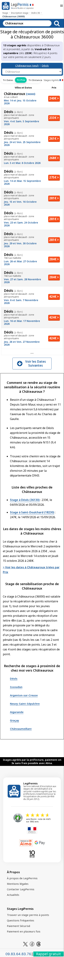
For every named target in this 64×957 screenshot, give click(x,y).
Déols (45, 65)
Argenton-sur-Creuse (24, 695)
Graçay (14, 720)
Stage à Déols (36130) (25, 500)
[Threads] (38, 943)
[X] (25, 943)
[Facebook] (32, 943)
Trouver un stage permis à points (28, 915)
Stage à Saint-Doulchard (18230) (32, 512)
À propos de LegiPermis (22, 878)
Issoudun (16, 687)
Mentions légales (17, 883)
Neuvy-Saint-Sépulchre (25, 703)
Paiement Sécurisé (18, 926)
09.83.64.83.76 (18, 954)
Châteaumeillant (21, 728)
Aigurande (16, 712)
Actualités (13, 894)
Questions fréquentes (20, 920)
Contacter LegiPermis (20, 889)
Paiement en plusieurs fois (23, 931)
